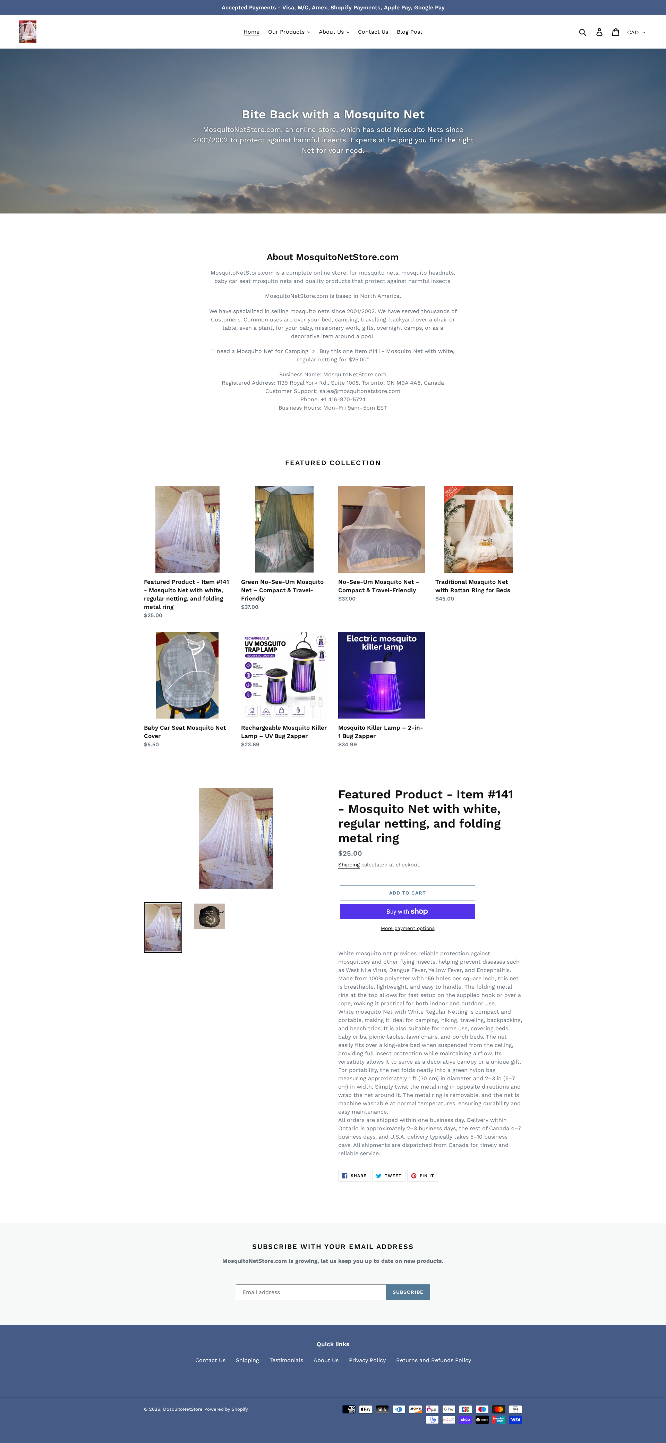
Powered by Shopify (226, 1409)
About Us (326, 1360)
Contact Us (210, 1360)
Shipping (349, 865)
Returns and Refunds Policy (433, 1360)
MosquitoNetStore (183, 1409)
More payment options (408, 928)
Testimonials (286, 1360)
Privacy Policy (367, 1360)
